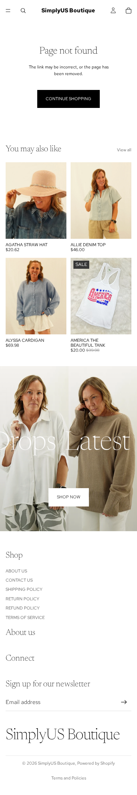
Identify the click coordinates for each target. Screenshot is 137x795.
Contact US (19, 580)
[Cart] (128, 10)
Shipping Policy (24, 589)
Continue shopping (68, 99)
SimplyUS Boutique (56, 763)
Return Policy (22, 598)
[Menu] (8, 10)
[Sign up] (124, 701)
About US (16, 571)
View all (124, 150)
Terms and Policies (68, 778)
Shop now (68, 497)
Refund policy (23, 608)
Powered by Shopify (96, 763)
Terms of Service (25, 617)
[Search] (23, 10)
